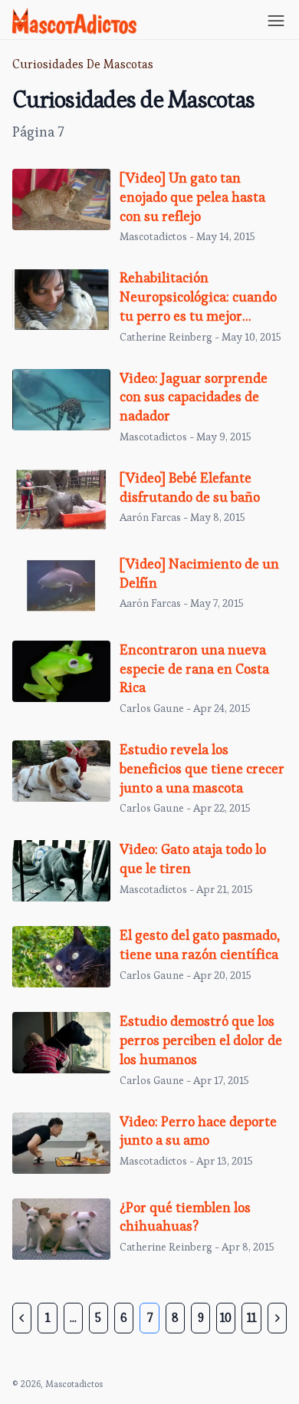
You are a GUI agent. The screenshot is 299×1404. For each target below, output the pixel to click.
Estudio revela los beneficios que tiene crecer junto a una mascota (202, 768)
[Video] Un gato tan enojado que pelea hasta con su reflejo (192, 197)
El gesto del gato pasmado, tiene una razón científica (200, 944)
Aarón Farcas (150, 517)
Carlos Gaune (152, 708)
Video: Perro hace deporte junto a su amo (198, 1130)
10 (226, 1318)
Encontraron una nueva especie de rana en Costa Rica (194, 669)
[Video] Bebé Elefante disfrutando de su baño (190, 487)
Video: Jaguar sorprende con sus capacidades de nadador (194, 397)
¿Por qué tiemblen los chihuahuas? (185, 1216)
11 (251, 1318)
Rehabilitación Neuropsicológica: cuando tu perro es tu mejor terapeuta (198, 306)
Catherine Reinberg (166, 337)
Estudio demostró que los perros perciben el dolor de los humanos (201, 1040)
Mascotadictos (153, 236)
